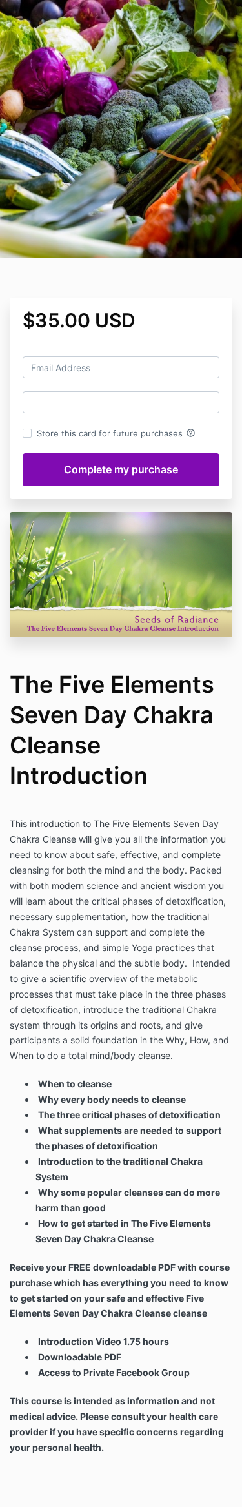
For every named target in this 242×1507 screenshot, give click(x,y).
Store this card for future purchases (116, 433)
